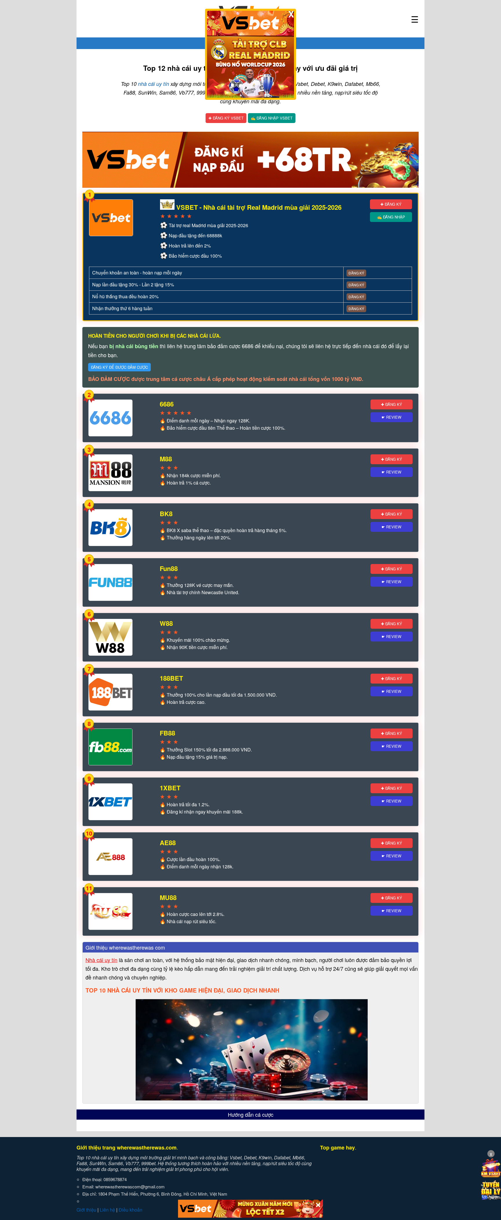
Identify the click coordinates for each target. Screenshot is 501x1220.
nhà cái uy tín (153, 83)
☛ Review (391, 417)
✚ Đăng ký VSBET (226, 118)
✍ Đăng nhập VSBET (272, 118)
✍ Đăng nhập (391, 217)
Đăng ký (356, 272)
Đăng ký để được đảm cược (119, 367)
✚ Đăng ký (391, 204)
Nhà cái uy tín (101, 960)
